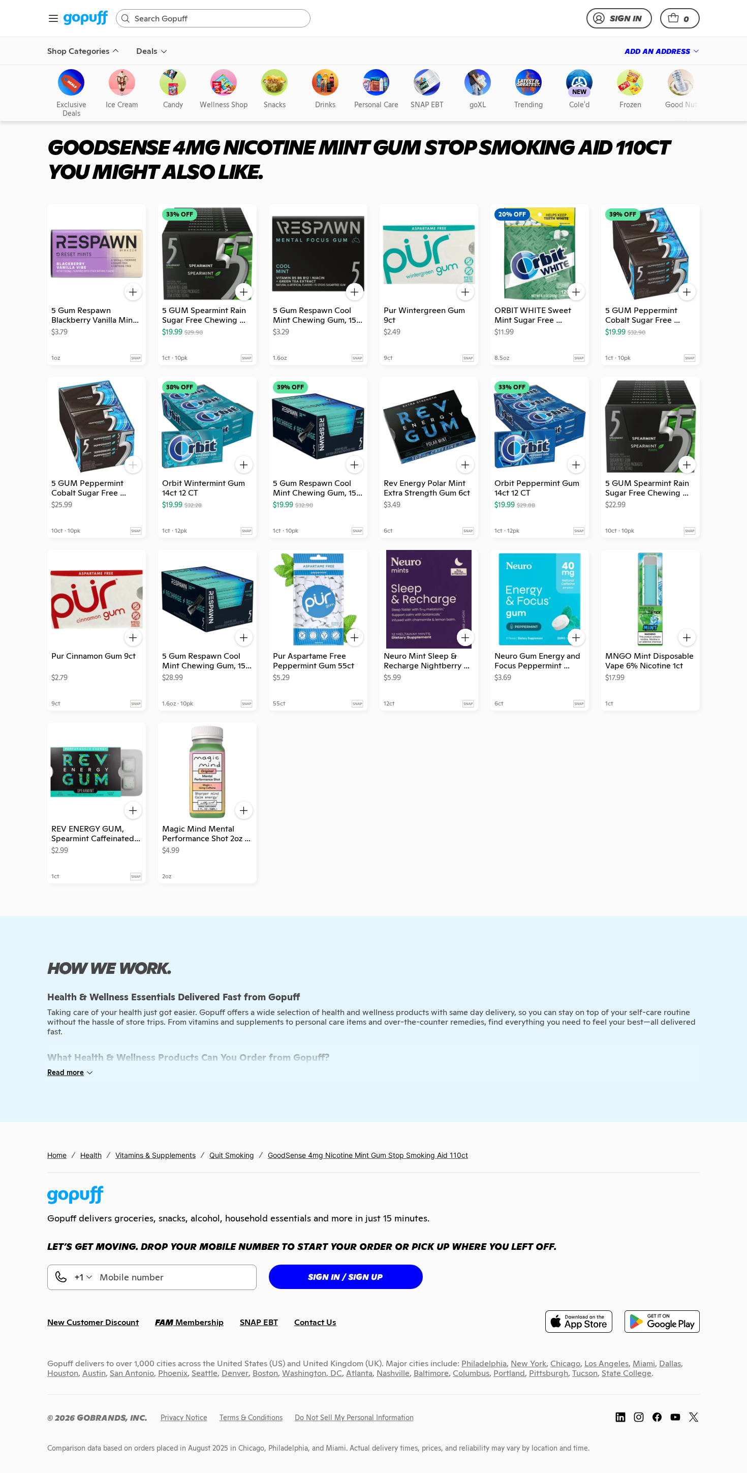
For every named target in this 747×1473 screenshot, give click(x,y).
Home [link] (57, 1155)
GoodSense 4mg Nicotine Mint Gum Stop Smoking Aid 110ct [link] (368, 1155)
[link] (86, 18)
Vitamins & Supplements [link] (155, 1155)
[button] (680, 18)
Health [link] (91, 1155)
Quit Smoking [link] (231, 1155)
